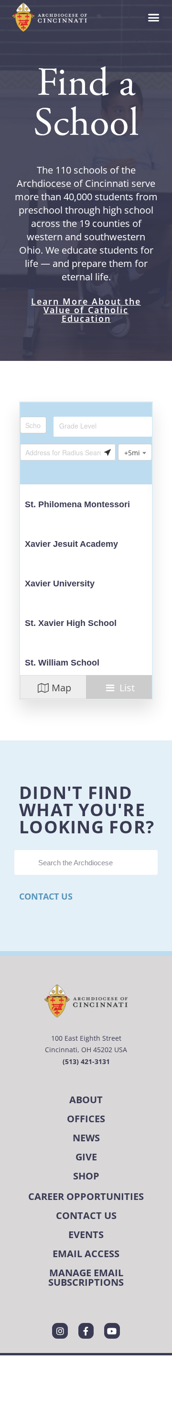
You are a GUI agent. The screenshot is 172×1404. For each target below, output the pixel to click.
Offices (86, 1119)
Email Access (86, 1254)
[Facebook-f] (86, 1330)
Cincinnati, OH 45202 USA (86, 1049)
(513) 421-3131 (86, 1061)
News (86, 1138)
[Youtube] (111, 1330)
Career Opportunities (86, 1196)
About (86, 1100)
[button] (154, 17)
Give (86, 1157)
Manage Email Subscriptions (86, 1277)
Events (86, 1234)
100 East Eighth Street (86, 1038)
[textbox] (99, 425)
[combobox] (103, 427)
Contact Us (46, 896)
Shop (86, 1176)
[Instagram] (59, 1330)
